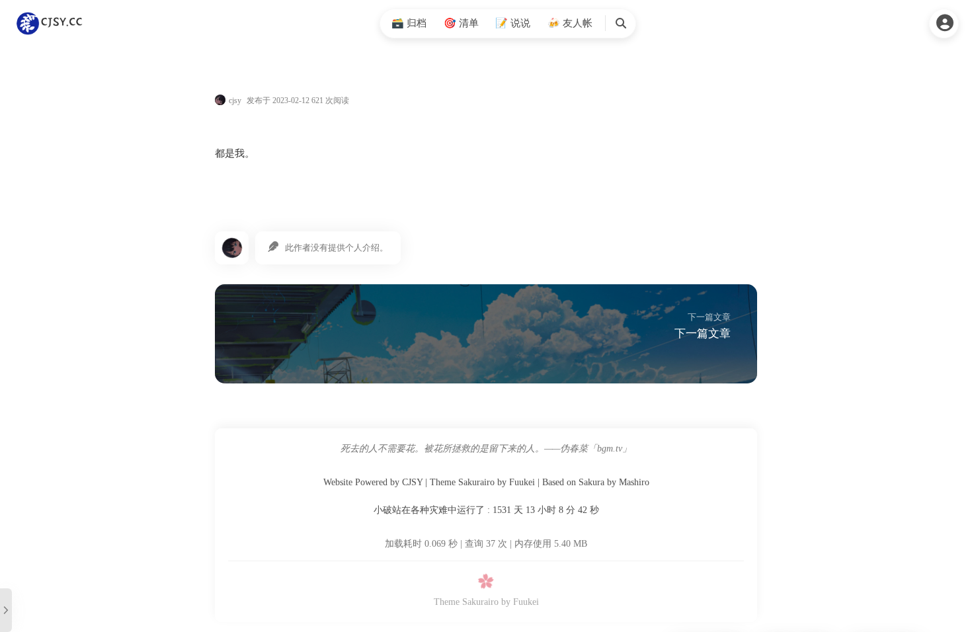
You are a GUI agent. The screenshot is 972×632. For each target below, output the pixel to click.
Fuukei (522, 482)
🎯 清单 (461, 23)
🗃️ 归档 (408, 23)
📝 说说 (512, 23)
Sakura (591, 482)
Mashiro (634, 482)
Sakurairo (476, 482)
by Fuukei (520, 602)
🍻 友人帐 (569, 23)
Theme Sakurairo (466, 602)
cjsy (235, 100)
